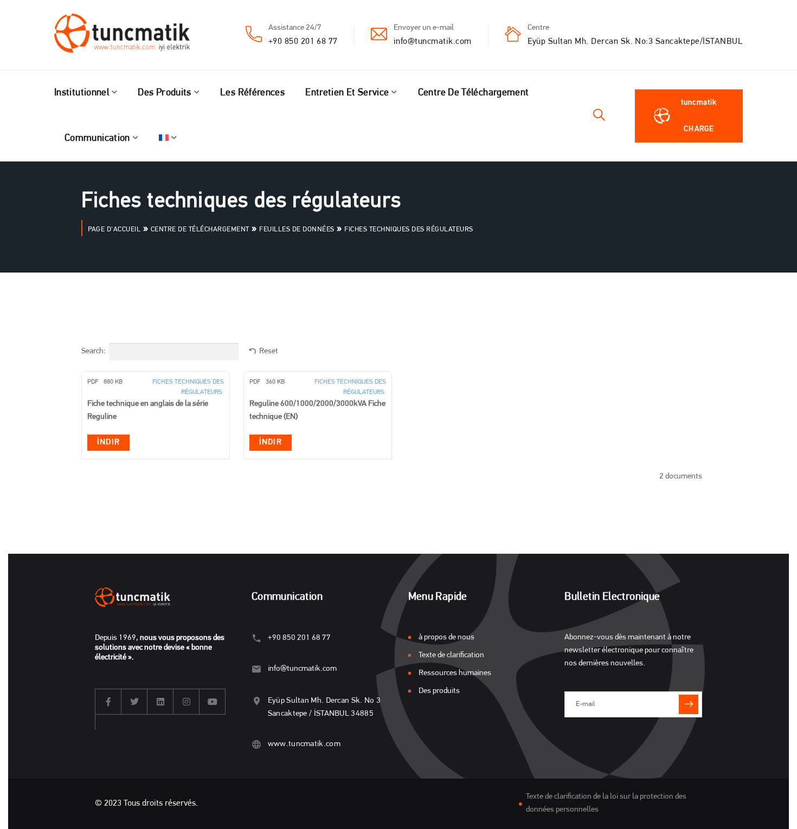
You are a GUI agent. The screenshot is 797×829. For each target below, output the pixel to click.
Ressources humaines (455, 673)
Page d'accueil (114, 229)
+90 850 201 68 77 (303, 41)
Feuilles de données (297, 229)
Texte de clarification (451, 655)
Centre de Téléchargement (473, 93)
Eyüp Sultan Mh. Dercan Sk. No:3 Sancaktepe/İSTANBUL (635, 41)
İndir (108, 442)
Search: (93, 351)
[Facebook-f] (108, 702)
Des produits (164, 93)
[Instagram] (186, 702)
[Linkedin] (160, 702)
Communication (97, 139)
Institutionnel (81, 93)
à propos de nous (446, 637)
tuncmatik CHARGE (699, 116)
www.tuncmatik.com (304, 744)
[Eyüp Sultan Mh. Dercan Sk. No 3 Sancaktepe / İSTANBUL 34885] (257, 701)
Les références (252, 93)
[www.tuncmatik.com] (257, 744)
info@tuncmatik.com (433, 41)
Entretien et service (347, 93)
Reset (268, 351)
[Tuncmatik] (130, 35)
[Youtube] (213, 702)
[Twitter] (134, 702)
